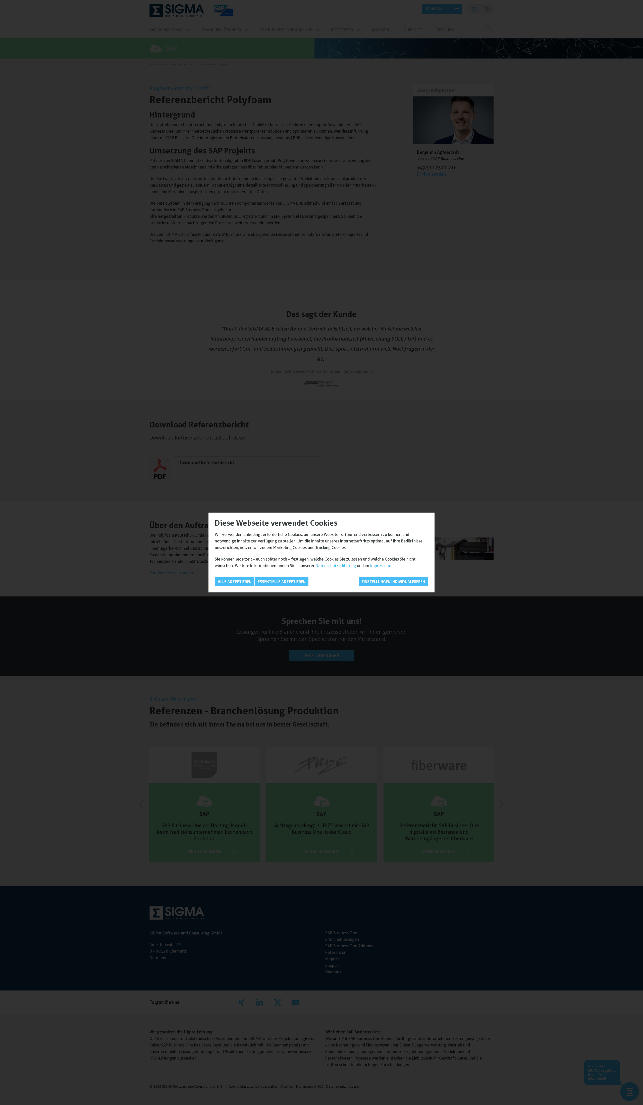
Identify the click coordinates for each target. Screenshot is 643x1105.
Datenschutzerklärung (335, 565)
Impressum (380, 565)
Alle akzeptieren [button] (234, 581)
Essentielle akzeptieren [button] (281, 581)
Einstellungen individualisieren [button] (393, 581)
